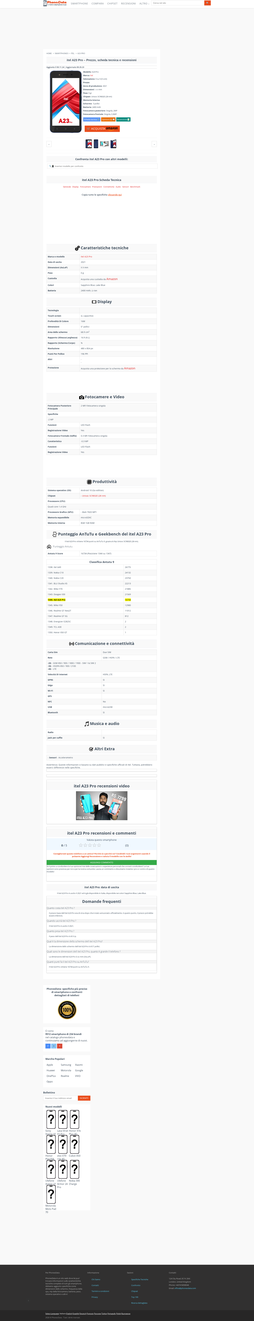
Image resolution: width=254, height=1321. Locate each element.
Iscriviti (84, 1098)
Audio (118, 186)
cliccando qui (115, 194)
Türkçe (104, 1313)
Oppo (50, 1081)
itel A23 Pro (86, 256)
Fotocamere (85, 186)
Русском (97, 1313)
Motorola (66, 1070)
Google (79, 1070)
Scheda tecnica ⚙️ (92, 119)
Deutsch (83, 1313)
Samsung (66, 1064)
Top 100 (134, 1297)
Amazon (112, 279)
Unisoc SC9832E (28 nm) (94, 495)
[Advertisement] (127, 28)
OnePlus (51, 1076)
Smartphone (79, 3)
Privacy (95, 1297)
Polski (118, 1313)
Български (125, 1313)
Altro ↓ (144, 3)
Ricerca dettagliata (139, 1303)
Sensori (125, 186)
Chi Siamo (96, 1279)
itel (91, 75)
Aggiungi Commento (101, 862)
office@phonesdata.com (185, 1288)
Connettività (108, 186)
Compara (98, 3)
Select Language (52, 1313)
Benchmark (135, 186)
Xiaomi (79, 1064)
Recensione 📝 (123, 119)
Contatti (95, 1285)
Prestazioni (97, 186)
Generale (67, 186)
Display (75, 186)
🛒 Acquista (96, 129)
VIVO (77, 1076)
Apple (50, 1064)
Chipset (112, 3)
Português (111, 1313)
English (69, 1313)
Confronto (135, 1285)
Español (76, 1313)
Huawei (51, 1070)
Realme (65, 1076)
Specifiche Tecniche (139, 1279)
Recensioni (128, 3)
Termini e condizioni (100, 1291)
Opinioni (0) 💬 (108, 119)
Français (90, 1313)
